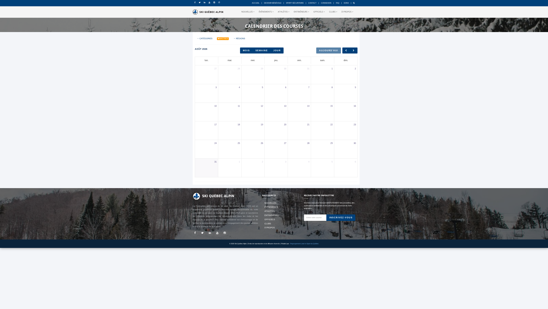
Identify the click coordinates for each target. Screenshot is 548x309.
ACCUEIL (255, 3)
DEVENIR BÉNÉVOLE (272, 3)
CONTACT (312, 3)
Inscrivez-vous (340, 217)
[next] (354, 50)
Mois (246, 50)
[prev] (346, 50)
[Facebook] (195, 2)
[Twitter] (200, 2)
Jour (277, 50)
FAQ (337, 3)
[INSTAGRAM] (214, 2)
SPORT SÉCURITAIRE (295, 3)
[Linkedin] (204, 2)
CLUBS (332, 11)
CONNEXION (326, 3)
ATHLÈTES (283, 11)
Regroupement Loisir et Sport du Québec (304, 243)
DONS (346, 3)
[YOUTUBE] (209, 2)
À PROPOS (346, 11)
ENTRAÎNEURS (300, 11)
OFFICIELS (318, 11)
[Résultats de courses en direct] (219, 2)
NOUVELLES (247, 11)
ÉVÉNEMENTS (265, 11)
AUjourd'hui (328, 50)
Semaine (261, 50)
